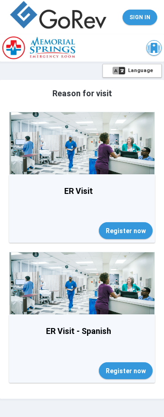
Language (140, 70)
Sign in (139, 17)
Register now (126, 231)
